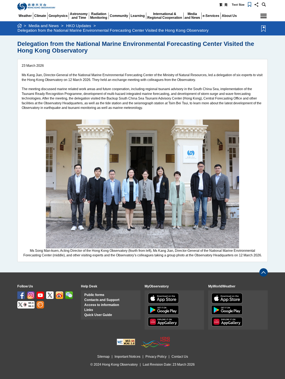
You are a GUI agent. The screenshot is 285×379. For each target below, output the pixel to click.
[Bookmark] (249, 4)
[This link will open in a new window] (21, 295)
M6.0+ (31, 306)
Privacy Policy (155, 356)
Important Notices (127, 356)
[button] (256, 4)
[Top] (263, 272)
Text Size (238, 4)
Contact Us (180, 356)
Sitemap (103, 356)
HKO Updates (78, 26)
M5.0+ (31, 303)
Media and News (44, 26)
